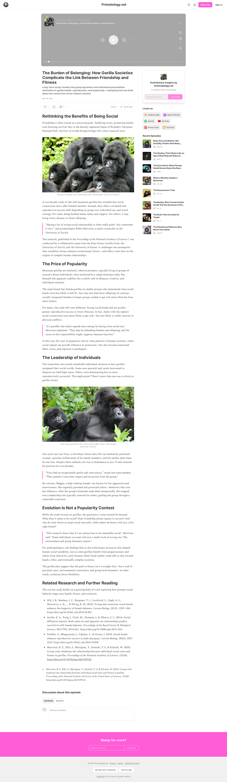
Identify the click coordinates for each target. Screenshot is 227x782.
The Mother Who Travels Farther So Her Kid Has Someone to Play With (168, 203)
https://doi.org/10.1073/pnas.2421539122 (69, 659)
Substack (100, 776)
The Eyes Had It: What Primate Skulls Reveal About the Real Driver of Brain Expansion (167, 166)
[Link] (39, 116)
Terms (120, 763)
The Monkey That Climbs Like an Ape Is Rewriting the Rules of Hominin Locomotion (168, 154)
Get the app (126, 770)
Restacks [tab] (59, 701)
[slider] (113, 61)
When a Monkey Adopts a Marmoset (165, 179)
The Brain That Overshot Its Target (166, 215)
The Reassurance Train (164, 190)
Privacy (113, 763)
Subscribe (205, 4)
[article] (164, 143)
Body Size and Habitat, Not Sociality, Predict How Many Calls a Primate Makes (166, 142)
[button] (94, 40)
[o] (147, 144)
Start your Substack (107, 770)
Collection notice (132, 763)
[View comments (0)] (180, 32)
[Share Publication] (194, 4)
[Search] (189, 4)
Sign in (218, 4)
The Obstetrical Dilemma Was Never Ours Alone (167, 228)
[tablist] (53, 700)
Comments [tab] (48, 701)
